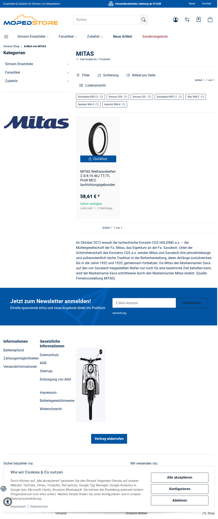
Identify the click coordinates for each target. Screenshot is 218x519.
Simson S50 (118, 96)
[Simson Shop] (30, 19)
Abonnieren (192, 303)
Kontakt (206, 3)
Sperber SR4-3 (88, 104)
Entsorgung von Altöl (55, 379)
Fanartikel (12, 72)
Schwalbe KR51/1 (169, 96)
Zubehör (11, 81)
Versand (60, 513)
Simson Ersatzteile (19, 64)
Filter (85, 75)
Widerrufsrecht (51, 409)
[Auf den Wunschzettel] (113, 123)
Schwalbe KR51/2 (90, 96)
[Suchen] (144, 19)
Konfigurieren (179, 489)
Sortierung (111, 75)
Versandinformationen (20, 367)
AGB (43, 363)
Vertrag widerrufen (109, 439)
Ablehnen (179, 500)
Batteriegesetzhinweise (57, 401)
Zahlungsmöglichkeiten (21, 358)
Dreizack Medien (136, 513)
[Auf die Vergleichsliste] (102, 123)
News (192, 3)
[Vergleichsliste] (187, 19)
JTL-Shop (208, 513)
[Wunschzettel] (198, 19)
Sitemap (46, 371)
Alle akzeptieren (179, 477)
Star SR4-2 (195, 96)
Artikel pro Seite (143, 75)
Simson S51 (142, 96)
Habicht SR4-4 (114, 104)
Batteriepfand (13, 350)
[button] (175, 19)
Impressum (18, 506)
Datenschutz (39, 506)
